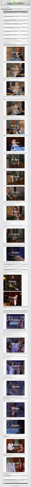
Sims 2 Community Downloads (6, 23)
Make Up (10, 23)
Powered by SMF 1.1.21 (13, 485)
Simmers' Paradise (5, 12)
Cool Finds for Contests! (14, 12)
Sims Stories (9, 38)
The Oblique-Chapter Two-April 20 (13, 38)
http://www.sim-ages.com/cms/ (11, 272)
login (5, 6)
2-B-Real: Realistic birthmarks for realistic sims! (15, 23)
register (7, 6)
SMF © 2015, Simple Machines (17, 485)
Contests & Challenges (9, 12)
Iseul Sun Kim (13, 27)
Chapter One (11, 310)
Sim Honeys (11, 27)
